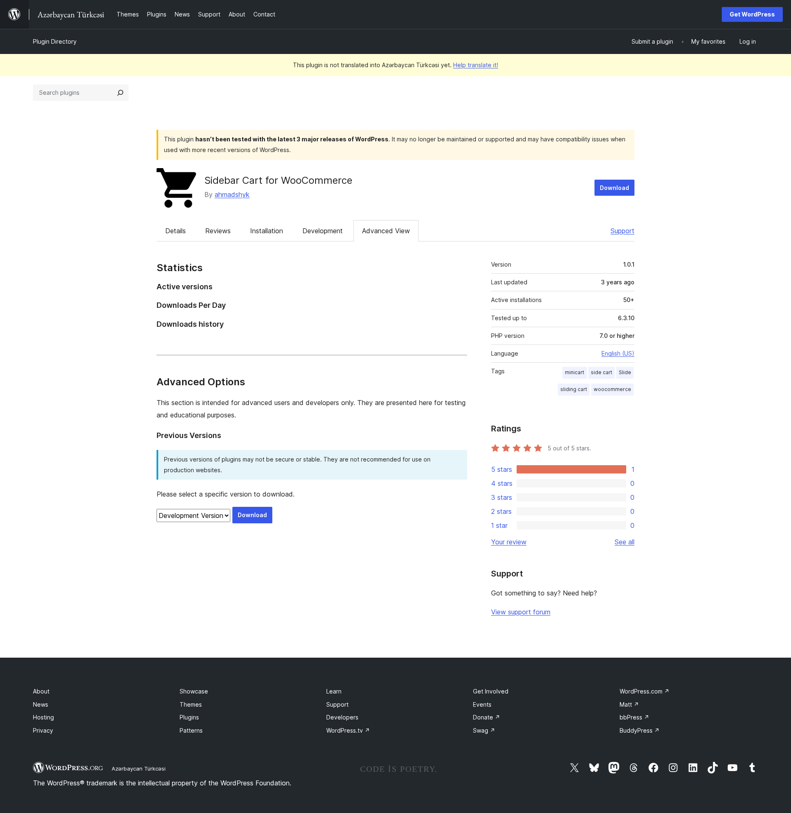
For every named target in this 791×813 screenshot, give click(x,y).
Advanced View (386, 231)
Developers (342, 717)
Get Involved (490, 691)
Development (322, 231)
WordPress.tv (348, 730)
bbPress (634, 717)
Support (622, 231)
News (40, 704)
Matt (629, 704)
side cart (601, 372)
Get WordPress (752, 14)
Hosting (43, 717)
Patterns (191, 730)
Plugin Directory (55, 41)
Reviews (218, 231)
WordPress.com (644, 691)
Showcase (194, 691)
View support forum (520, 612)
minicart (574, 372)
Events (482, 704)
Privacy (43, 730)
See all (624, 542)
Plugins (189, 717)
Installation (266, 231)
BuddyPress (640, 730)
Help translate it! (475, 64)
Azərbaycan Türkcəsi (139, 768)
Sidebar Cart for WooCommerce (278, 180)
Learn (334, 691)
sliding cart (573, 389)
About (41, 691)
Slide (625, 372)
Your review (509, 542)
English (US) (617, 353)
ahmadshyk (232, 194)
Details (175, 231)
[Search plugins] (120, 92)
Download (614, 187)
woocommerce (612, 389)
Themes (191, 704)
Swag (484, 730)
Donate (486, 717)
